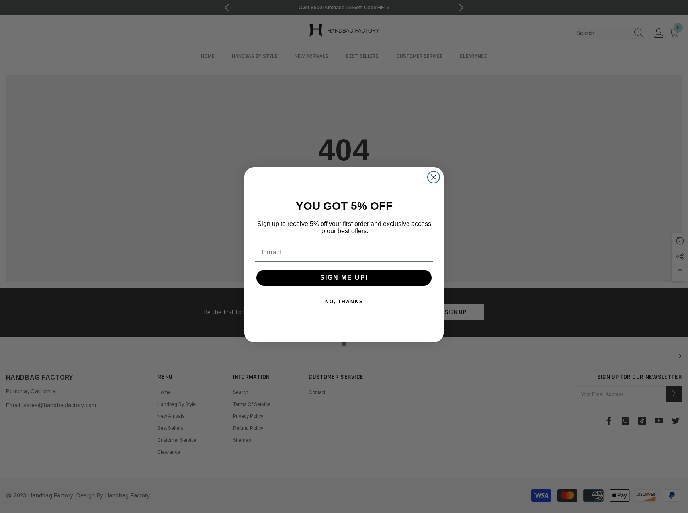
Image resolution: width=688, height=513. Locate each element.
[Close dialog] (434, 177)
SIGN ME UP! (344, 277)
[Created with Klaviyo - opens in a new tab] (344, 344)
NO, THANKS (344, 301)
